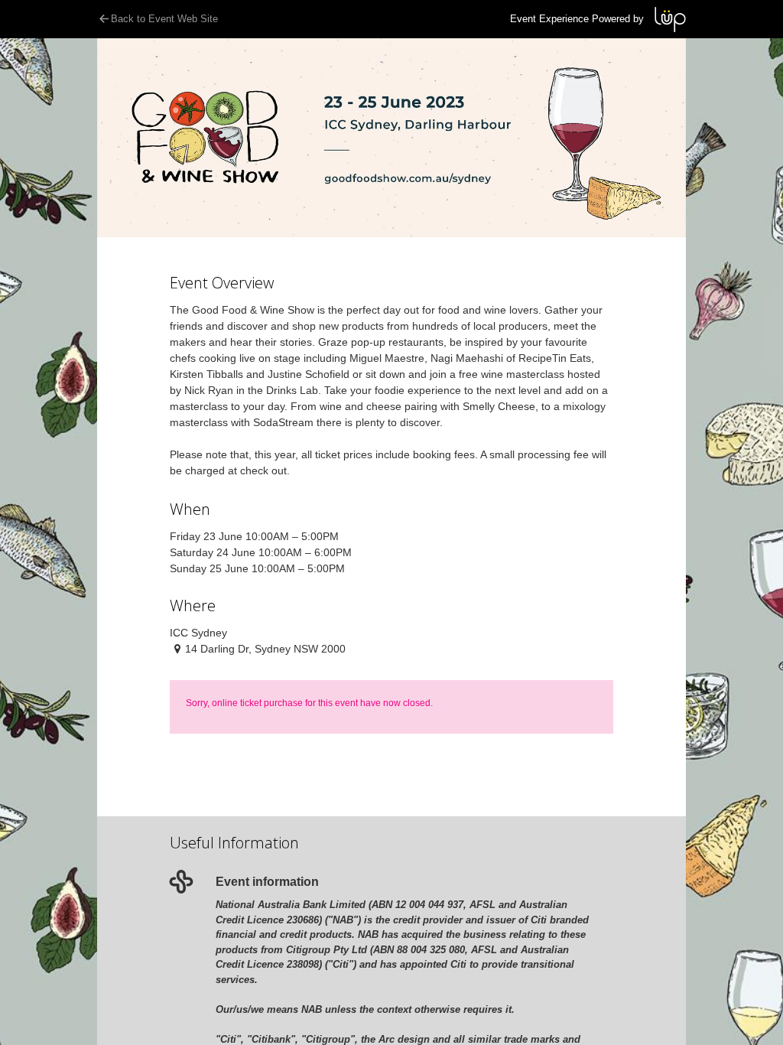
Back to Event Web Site (164, 18)
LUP (670, 19)
